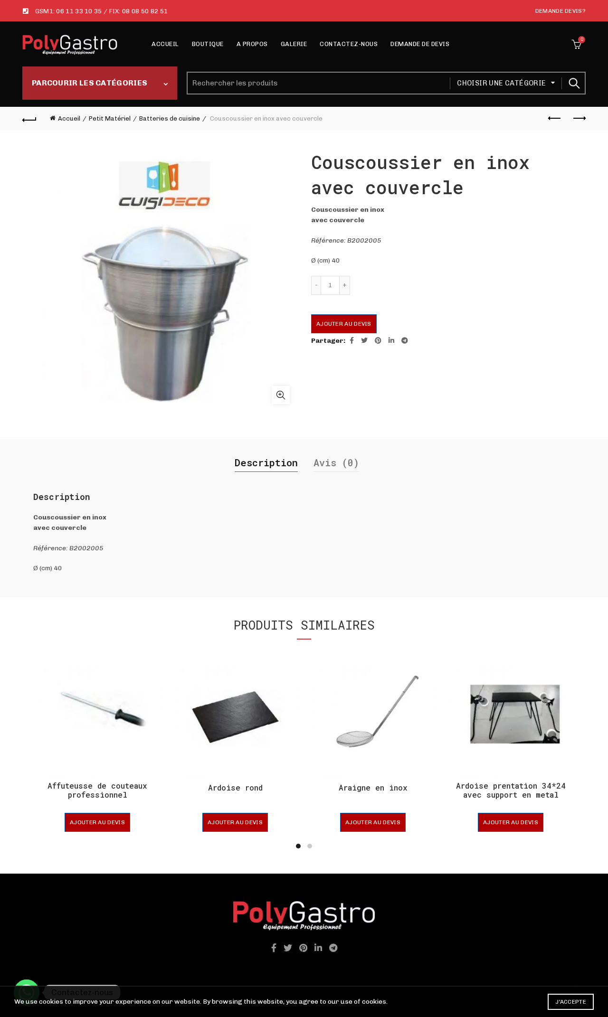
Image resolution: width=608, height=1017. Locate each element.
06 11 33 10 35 (79, 11)
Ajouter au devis (343, 323)
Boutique (208, 43)
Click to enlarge (281, 395)
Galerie (294, 43)
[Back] (29, 118)
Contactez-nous (349, 43)
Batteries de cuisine (169, 118)
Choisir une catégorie (501, 83)
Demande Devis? (560, 11)
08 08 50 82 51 (145, 11)
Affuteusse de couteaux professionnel (97, 790)
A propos (252, 43)
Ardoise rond (235, 787)
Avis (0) (336, 462)
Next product (578, 118)
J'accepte (570, 1001)
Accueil (165, 43)
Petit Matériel (110, 118)
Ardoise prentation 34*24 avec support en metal (511, 790)
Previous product (555, 118)
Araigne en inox (373, 787)
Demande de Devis (419, 43)
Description (266, 462)
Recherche (574, 83)
